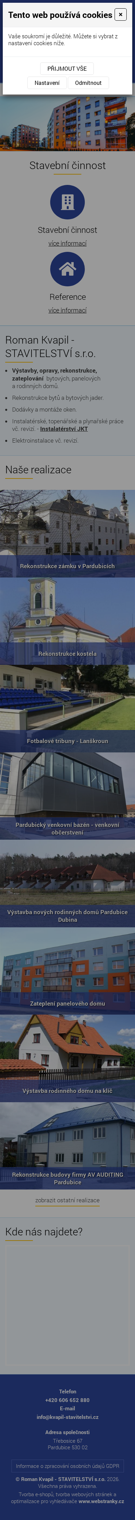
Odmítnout (88, 82)
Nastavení (47, 82)
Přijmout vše (67, 68)
